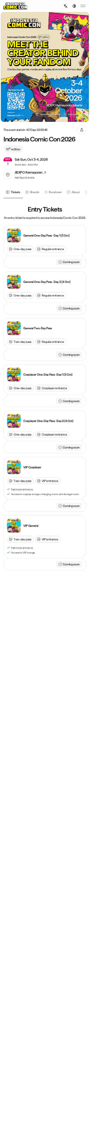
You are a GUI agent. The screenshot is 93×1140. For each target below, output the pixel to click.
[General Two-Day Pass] (14, 328)
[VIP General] (14, 526)
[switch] (74, 6)
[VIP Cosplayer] (14, 467)
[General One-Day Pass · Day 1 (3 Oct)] (14, 235)
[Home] (15, 6)
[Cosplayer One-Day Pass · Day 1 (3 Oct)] (14, 374)
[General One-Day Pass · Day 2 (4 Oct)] (14, 282)
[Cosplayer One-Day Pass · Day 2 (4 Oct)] (14, 421)
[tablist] (45, 192)
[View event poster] (45, 67)
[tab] (13, 192)
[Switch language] (65, 6)
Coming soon (71, 262)
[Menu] (82, 6)
